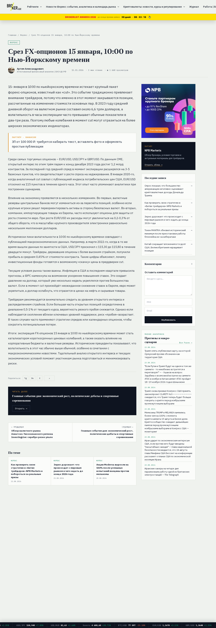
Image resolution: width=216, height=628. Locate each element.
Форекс (23, 35)
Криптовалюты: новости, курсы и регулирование (152, 6)
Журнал (194, 6)
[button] (40, 6)
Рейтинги (32, 6)
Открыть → (21, 408)
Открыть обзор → (153, 164)
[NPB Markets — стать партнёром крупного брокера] (168, 111)
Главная (12, 35)
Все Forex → (185, 342)
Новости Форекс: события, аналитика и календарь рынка (81, 6)
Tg (25, 378)
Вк (32, 378)
